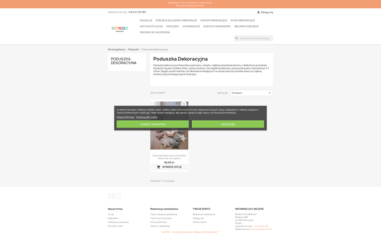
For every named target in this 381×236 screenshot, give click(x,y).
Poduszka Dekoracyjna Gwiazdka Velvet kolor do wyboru (169, 157)
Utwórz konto (200, 222)
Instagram (118, 196)
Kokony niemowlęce (213, 20)
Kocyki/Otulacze (151, 26)
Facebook (111, 196)
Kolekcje (146, 20)
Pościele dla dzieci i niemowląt (176, 20)
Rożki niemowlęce (243, 20)
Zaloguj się (198, 218)
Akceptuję (228, 124)
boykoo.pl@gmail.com (261, 229)
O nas (111, 214)
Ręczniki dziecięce (246, 26)
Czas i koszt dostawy (161, 218)
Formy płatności (158, 222)
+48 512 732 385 (137, 12)
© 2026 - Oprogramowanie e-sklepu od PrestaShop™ (190, 232)
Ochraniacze (191, 26)
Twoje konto (201, 209)
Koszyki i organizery (217, 26)
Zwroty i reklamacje (160, 226)
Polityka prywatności (118, 222)
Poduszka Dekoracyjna (123, 60)
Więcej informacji (125, 116)
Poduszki (172, 26)
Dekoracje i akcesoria (155, 32)
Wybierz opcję (169, 167)
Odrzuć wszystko (152, 124)
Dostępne (251, 93)
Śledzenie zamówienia (204, 214)
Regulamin (113, 218)
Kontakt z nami (115, 226)
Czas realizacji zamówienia (163, 214)
